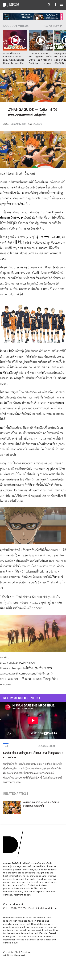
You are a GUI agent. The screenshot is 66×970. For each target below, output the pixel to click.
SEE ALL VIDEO (52, 25)
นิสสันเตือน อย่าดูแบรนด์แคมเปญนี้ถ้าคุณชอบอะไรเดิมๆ (33, 755)
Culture (38, 124)
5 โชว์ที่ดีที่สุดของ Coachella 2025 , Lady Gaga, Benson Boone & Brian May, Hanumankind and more (14, 61)
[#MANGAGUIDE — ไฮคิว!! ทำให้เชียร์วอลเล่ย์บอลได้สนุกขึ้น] (12, 807)
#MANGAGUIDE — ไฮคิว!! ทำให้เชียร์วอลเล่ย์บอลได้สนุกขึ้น (41, 804)
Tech (5, 746)
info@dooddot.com (46, 908)
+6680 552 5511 (18, 908)
